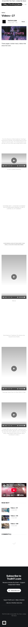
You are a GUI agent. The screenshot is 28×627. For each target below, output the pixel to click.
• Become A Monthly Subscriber (14, 602)
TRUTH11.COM (12, 20)
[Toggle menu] (25, 4)
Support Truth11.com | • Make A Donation (14, 600)
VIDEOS (3, 12)
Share (23, 21)
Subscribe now (15, 590)
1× (11, 165)
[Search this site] (22, 4)
